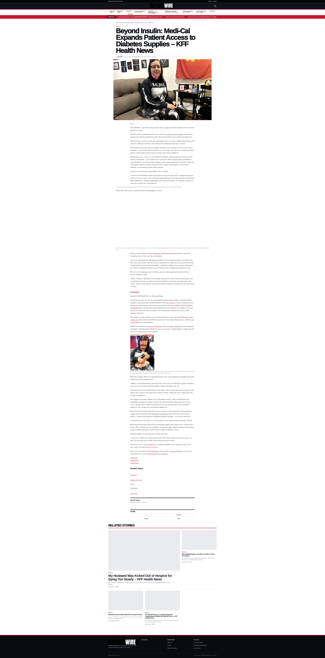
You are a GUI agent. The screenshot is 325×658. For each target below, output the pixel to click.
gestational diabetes (187, 305)
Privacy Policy (197, 648)
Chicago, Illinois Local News (188, 12)
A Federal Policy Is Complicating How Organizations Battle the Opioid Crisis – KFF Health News (161, 616)
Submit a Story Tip (136, 480)
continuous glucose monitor (174, 134)
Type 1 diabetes (170, 303)
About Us (169, 642)
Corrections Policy (198, 642)
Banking (130, 14)
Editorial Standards (172, 648)
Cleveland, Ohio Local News (201, 12)
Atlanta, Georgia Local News (140, 12)
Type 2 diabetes (175, 305)
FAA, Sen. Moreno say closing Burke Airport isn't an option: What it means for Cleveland (209, 17)
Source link (133, 493)
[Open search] (215, 6)
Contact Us (133, 475)
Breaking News (120, 12)
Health (121, 22)
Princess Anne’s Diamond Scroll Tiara (175, 17)
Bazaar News (112, 12)
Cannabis (212, 11)
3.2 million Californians (174, 326)
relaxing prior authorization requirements (165, 253)
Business (129, 11)
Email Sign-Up (134, 292)
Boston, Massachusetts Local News (153, 12)
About (209, 1)
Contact (215, 1)
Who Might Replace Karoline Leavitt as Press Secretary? (198, 555)
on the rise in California (155, 326)
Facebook (178, 514)
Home (117, 22)
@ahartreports (134, 463)
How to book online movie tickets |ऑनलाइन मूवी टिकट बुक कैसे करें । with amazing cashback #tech (140, 17)
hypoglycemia (137, 308)
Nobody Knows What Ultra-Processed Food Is (125, 614)
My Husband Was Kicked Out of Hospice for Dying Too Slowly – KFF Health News (140, 577)
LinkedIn (146, 518)
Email (178, 518)
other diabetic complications (160, 414)
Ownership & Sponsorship (200, 645)
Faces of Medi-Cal (149, 444)
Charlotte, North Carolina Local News (171, 12)
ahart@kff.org (134, 460)
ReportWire (120, 56)
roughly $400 (134, 322)
